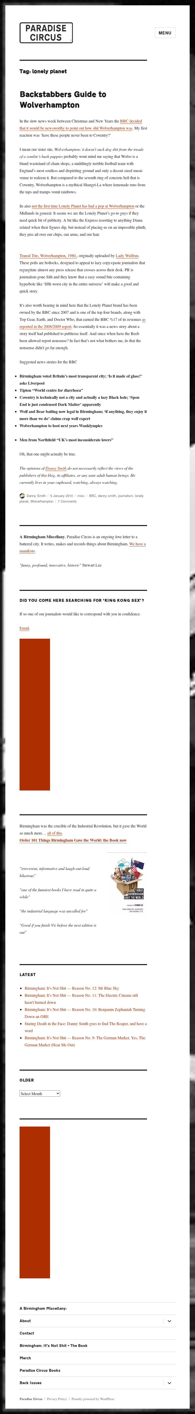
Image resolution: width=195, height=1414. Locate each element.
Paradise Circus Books (40, 1371)
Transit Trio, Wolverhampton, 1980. (48, 255)
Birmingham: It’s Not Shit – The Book (54, 1346)
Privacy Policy (57, 1399)
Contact (27, 1333)
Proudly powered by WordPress (93, 1399)
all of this (54, 833)
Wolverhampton (41, 501)
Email (24, 628)
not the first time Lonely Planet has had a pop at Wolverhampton (83, 206)
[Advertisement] (36, 715)
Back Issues (31, 1383)
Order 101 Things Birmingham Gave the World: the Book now (73, 840)
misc (81, 495)
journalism (125, 495)
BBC (92, 495)
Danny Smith (56, 468)
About (25, 1321)
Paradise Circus (31, 1399)
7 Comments (67, 501)
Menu (165, 33)
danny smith (107, 495)
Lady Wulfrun (127, 255)
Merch (25, 1358)
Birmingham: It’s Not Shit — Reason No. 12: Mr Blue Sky (72, 988)
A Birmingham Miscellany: (43, 1309)
